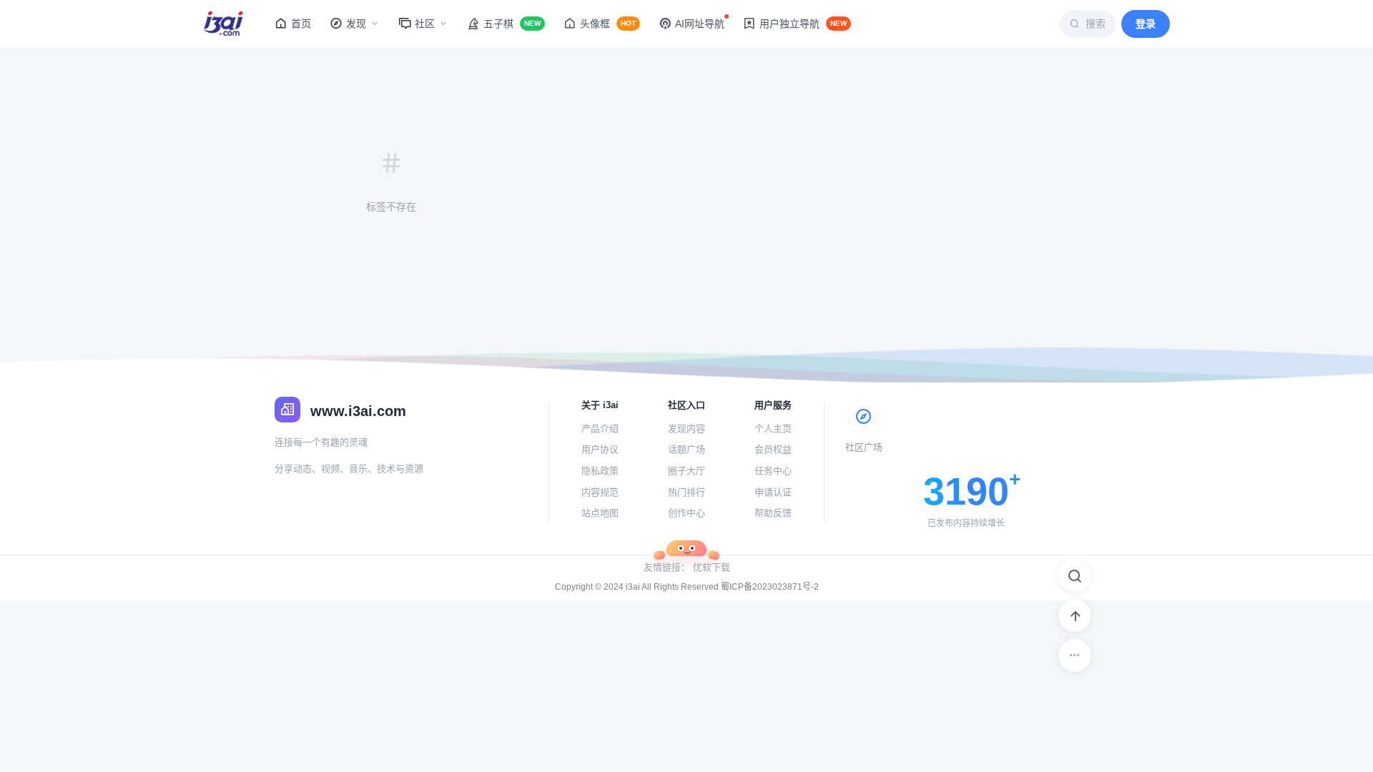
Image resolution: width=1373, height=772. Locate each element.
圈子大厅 (686, 470)
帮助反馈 (773, 513)
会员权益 (773, 449)
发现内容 (686, 428)
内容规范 (600, 492)
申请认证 (773, 492)
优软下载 (711, 567)
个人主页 (773, 428)
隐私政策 (600, 470)
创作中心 (686, 513)
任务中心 (773, 470)
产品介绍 (600, 428)
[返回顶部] (1074, 615)
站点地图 (600, 513)
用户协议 (600, 449)
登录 (1146, 23)
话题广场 (686, 449)
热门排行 (686, 492)
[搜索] (1074, 575)
